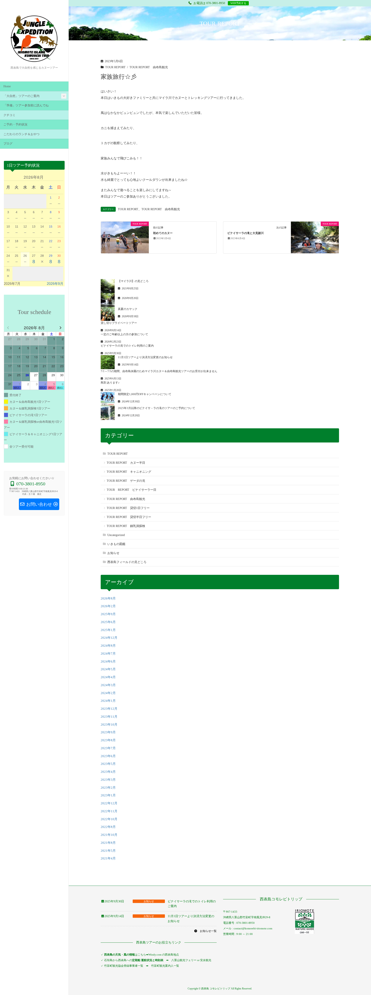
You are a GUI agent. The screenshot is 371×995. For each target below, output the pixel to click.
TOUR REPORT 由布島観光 (148, 67)
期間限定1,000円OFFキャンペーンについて (144, 394)
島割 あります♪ (110, 382)
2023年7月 (108, 748)
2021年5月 (108, 850)
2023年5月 (108, 764)
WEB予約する (238, 3)
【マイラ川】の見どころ (133, 281)
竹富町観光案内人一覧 (165, 965)
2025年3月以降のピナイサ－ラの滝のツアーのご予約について (156, 408)
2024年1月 (108, 700)
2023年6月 (108, 756)
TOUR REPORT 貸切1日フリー (128, 508)
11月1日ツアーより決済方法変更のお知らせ (145, 357)
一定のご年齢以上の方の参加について (124, 334)
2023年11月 (109, 716)
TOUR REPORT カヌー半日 (126, 462)
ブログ (7, 143)
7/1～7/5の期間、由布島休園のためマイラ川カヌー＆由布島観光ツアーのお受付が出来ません (159, 371)
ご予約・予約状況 (15, 124)
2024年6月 (108, 661)
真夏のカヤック (127, 309)
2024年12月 (109, 637)
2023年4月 (108, 771)
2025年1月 (108, 630)
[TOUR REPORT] (125, 237)
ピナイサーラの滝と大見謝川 (245, 233)
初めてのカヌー (163, 233)
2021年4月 (108, 858)
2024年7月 (108, 653)
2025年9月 (108, 614)
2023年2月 (108, 787)
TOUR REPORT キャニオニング (129, 471)
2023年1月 (108, 795)
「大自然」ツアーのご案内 (21, 96)
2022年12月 (109, 803)
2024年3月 (108, 685)
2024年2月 (108, 693)
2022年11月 (109, 811)
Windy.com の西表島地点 (163, 954)
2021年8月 (108, 842)
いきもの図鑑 (116, 544)
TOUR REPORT (115, 67)
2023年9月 (108, 732)
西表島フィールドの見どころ (126, 562)
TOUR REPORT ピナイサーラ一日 (131, 489)
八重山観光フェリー (183, 960)
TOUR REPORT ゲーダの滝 (126, 480)
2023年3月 (108, 779)
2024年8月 (108, 645)
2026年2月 (108, 606)
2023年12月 (109, 708)
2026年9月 (55, 283)
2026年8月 (108, 598)
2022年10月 (109, 819)
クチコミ (9, 115)
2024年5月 (108, 669)
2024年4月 (108, 677)
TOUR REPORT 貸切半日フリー (129, 517)
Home (7, 86)
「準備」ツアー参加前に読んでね (26, 105)
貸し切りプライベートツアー (119, 323)
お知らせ (113, 553)
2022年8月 (108, 827)
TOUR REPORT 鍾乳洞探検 (126, 526)
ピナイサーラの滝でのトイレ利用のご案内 (127, 345)
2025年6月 (108, 622)
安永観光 (205, 960)
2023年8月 (108, 740)
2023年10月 (109, 724)
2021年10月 (109, 834)
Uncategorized (116, 535)
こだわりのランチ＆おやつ (21, 134)
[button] (205, 931)
